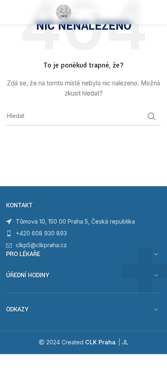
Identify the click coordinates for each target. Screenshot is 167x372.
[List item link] (83, 233)
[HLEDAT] (151, 116)
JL (125, 342)
